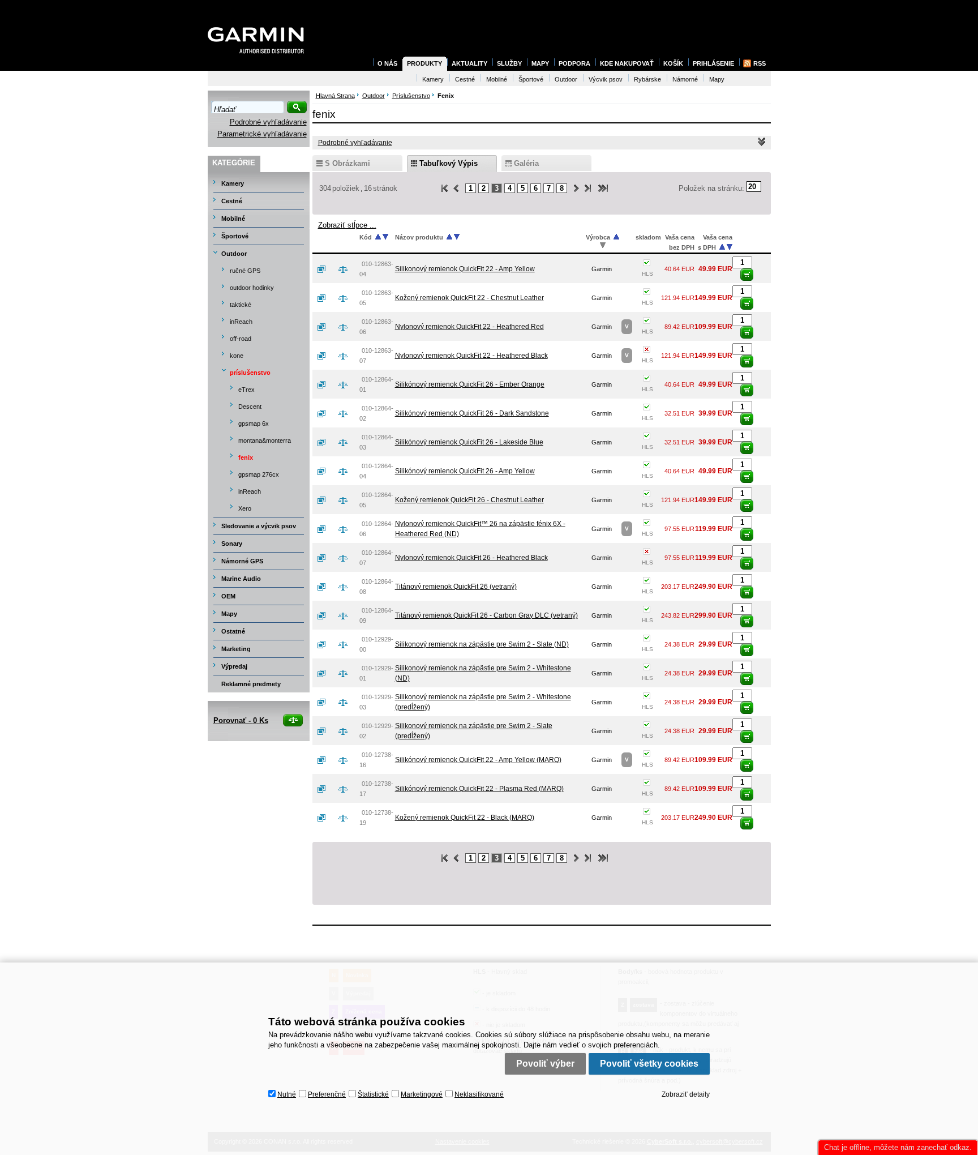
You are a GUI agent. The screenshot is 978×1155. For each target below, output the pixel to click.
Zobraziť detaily (686, 1094)
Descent (249, 406)
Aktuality (469, 63)
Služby (509, 63)
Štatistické (373, 1094)
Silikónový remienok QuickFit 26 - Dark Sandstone (472, 413)
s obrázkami (347, 163)
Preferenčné (327, 1094)
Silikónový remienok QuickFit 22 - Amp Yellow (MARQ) (478, 760)
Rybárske (647, 79)
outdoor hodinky (252, 287)
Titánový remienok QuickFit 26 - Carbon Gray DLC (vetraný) (486, 615)
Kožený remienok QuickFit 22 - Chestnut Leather (469, 298)
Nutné (286, 1094)
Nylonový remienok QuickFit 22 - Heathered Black (471, 356)
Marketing (236, 648)
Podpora (574, 63)
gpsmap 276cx (258, 474)
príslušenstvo (250, 372)
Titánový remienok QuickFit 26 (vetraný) (456, 587)
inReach (241, 321)
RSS (759, 63)
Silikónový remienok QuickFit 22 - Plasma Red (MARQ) (479, 789)
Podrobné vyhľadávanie (268, 122)
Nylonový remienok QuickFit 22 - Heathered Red (469, 327)
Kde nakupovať (627, 63)
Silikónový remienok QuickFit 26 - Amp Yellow (465, 471)
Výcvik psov (606, 79)
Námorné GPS (242, 561)
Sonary (231, 543)
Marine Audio (241, 578)
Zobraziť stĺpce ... (347, 225)
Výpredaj (234, 666)
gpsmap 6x (253, 423)
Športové (234, 236)
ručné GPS (245, 270)
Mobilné (233, 218)
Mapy (229, 613)
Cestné (231, 201)
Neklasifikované (479, 1094)
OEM (228, 596)
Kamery (232, 183)
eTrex (246, 389)
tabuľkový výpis (448, 163)
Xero (244, 508)
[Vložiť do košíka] (746, 274)
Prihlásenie (713, 63)
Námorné (685, 79)
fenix (245, 457)
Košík (673, 63)
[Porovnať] (347, 268)
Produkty (424, 63)
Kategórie (233, 163)
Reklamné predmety (251, 684)
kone (236, 355)
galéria (526, 163)
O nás (387, 63)
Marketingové (422, 1094)
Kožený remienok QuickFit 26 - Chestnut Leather (469, 500)
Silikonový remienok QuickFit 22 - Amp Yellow (465, 269)
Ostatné (233, 631)
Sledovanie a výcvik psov (258, 526)
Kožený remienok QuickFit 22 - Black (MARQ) (464, 818)
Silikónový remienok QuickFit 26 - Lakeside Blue (469, 442)
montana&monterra (264, 440)
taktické (240, 304)
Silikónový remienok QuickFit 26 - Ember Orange (469, 384)
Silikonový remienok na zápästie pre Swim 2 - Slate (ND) (482, 644)
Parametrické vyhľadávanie (262, 134)
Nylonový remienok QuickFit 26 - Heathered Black (471, 558)
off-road (240, 338)
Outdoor (234, 253)
